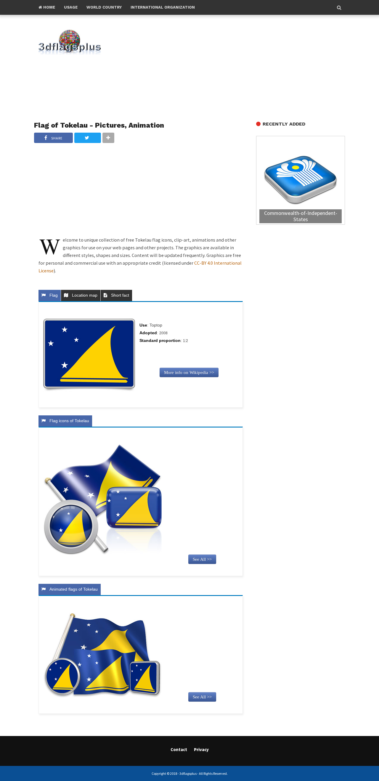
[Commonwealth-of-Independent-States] (300, 181)
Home (48, 7)
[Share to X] (87, 138)
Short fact (119, 295)
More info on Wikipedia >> (189, 372)
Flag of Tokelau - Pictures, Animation (99, 125)
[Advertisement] (234, 68)
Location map (83, 295)
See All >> (202, 559)
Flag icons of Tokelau (68, 420)
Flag (52, 295)
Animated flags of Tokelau (72, 589)
